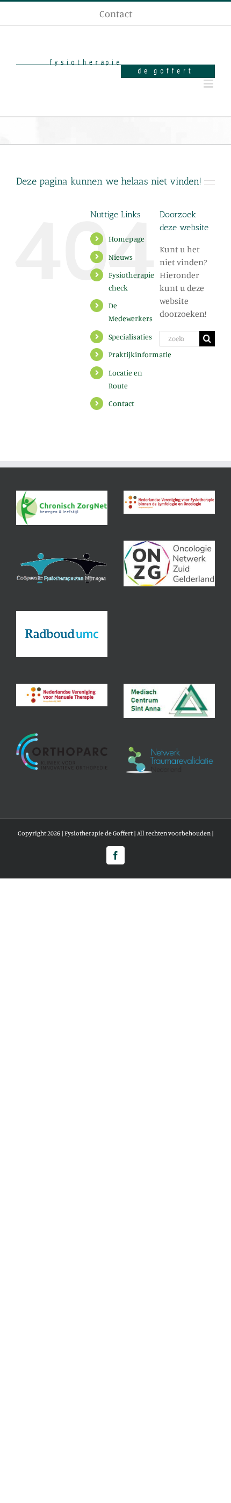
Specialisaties (130, 336)
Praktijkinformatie (140, 354)
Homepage (127, 238)
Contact (121, 403)
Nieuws (121, 256)
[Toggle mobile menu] (209, 83)
